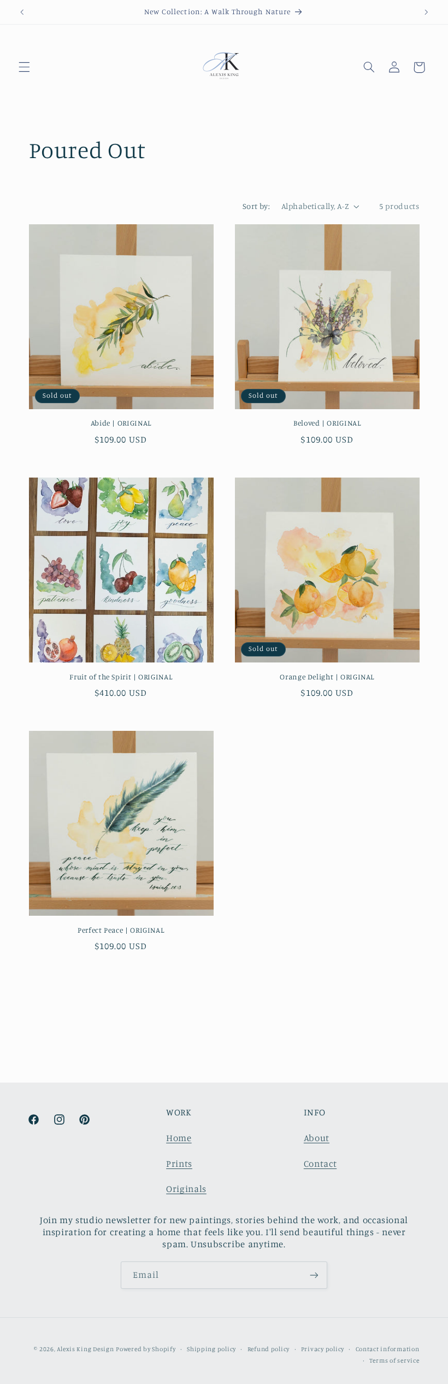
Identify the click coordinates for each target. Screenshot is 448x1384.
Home (179, 1137)
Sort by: (256, 206)
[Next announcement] (426, 12)
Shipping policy (211, 1349)
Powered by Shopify (145, 1349)
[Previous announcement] (22, 12)
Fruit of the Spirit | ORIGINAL (120, 676)
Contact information (388, 1349)
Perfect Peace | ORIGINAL (121, 930)
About (316, 1137)
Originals (186, 1188)
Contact (320, 1163)
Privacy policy (322, 1349)
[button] (24, 67)
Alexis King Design (85, 1349)
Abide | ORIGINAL (121, 422)
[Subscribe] (314, 1274)
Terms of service (394, 1360)
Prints (179, 1163)
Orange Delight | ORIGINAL (327, 676)
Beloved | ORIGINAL (327, 422)
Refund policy (268, 1349)
